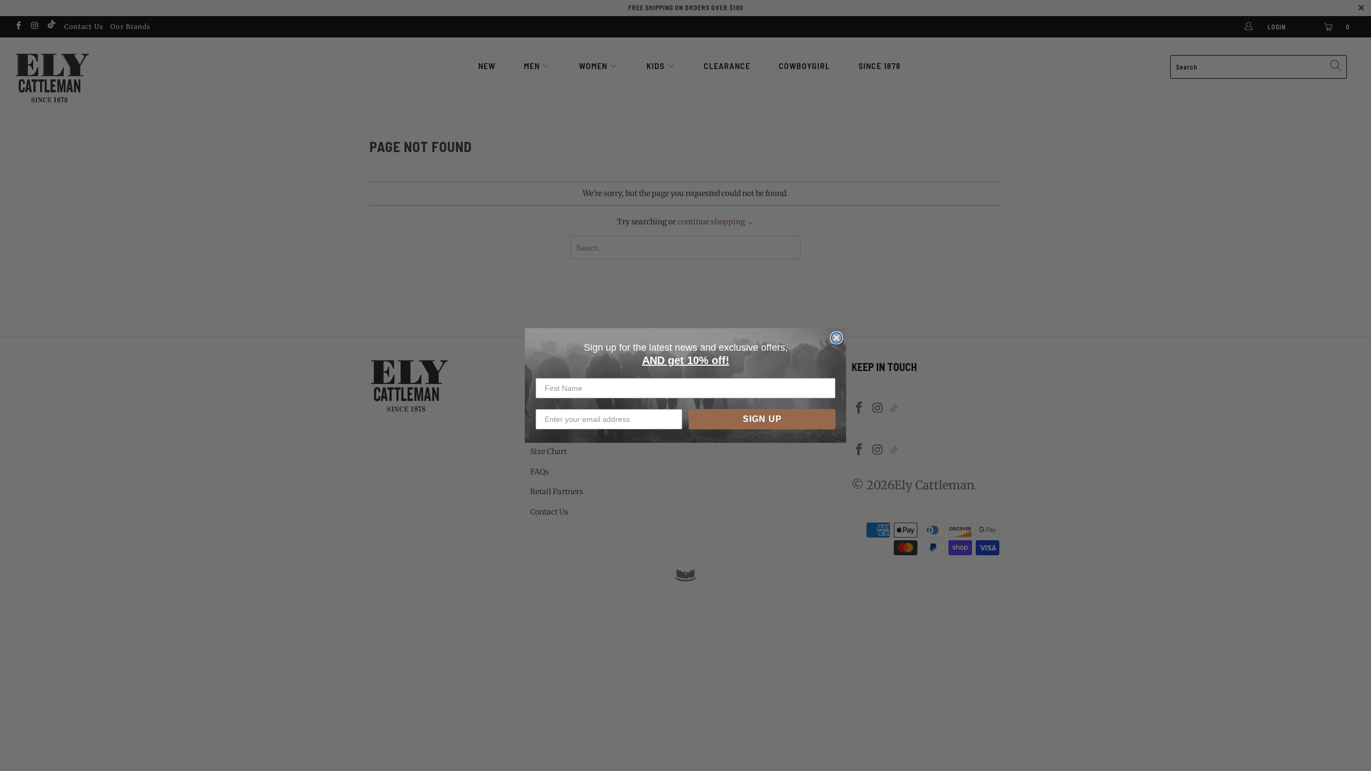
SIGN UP (762, 419)
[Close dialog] (836, 337)
